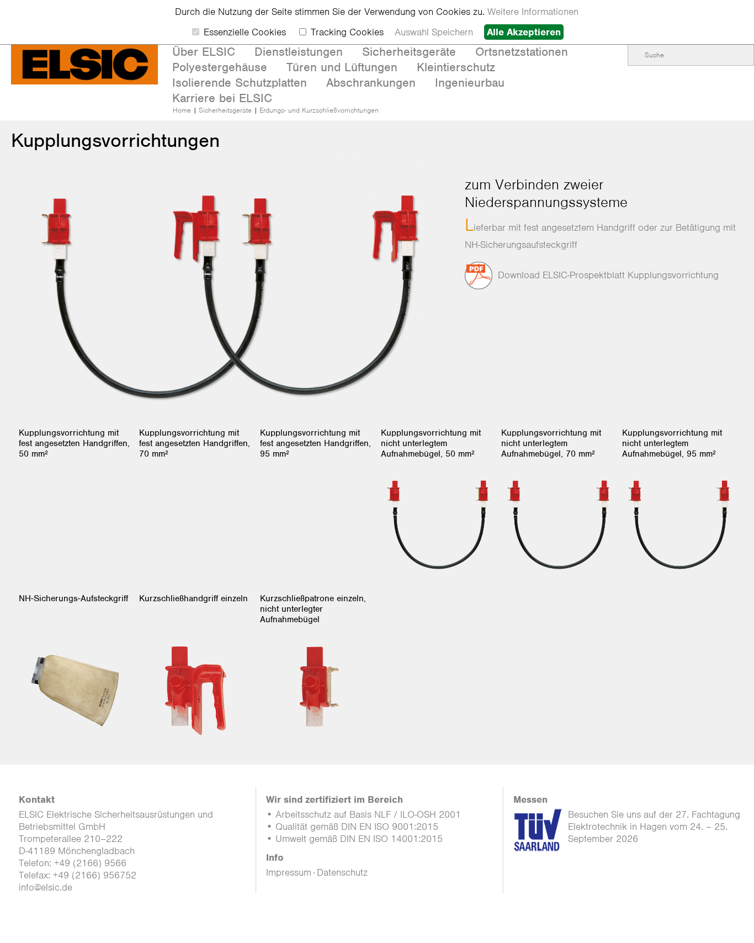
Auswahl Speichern (434, 32)
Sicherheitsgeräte (225, 110)
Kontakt (37, 799)
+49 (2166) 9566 (90, 863)
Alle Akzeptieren (524, 32)
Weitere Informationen (532, 12)
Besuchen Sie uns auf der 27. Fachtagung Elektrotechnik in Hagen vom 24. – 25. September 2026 (654, 826)
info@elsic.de (45, 887)
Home (182, 110)
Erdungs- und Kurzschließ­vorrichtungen (319, 110)
